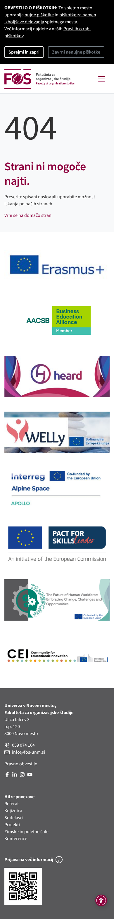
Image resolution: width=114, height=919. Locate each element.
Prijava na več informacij (28, 859)
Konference (15, 838)
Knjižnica (13, 811)
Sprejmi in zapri (23, 52)
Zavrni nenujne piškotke (76, 52)
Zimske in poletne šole (26, 831)
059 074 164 (23, 745)
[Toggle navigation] (101, 78)
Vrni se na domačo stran (27, 215)
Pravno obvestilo (20, 764)
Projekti (12, 824)
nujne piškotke (39, 15)
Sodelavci (13, 817)
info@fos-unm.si (28, 752)
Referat (11, 804)
